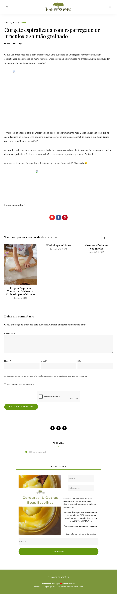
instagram (58, 428)
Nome (7, 361)
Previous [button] (104, 238)
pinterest (64, 428)
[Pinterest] (65, 217)
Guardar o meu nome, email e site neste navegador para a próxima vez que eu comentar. (47, 376)
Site (79, 361)
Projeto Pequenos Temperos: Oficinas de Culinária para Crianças (20, 291)
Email (44, 361)
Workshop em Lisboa (58, 245)
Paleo (24, 23)
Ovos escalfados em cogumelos (96, 247)
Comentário (10, 333)
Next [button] (110, 238)
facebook (52, 428)
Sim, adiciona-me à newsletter (20, 384)
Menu (110, 7)
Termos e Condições (86, 534)
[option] (20, 272)
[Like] (52, 217)
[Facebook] (58, 217)
